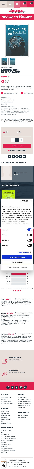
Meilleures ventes (5, 415)
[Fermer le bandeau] (31, 200)
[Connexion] (17, 5)
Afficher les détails (23, 252)
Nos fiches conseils (6, 401)
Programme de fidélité (24, 405)
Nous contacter (5, 434)
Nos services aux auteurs (7, 403)
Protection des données (17, 464)
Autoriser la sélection (17, 262)
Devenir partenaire (23, 415)
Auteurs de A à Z (5, 419)
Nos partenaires (22, 417)
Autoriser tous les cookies (17, 257)
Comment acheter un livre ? (8, 438)
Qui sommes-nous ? (6, 397)
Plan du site (4, 452)
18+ (2, 421)
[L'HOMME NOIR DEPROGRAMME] (17, 56)
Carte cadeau (21, 407)
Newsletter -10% (22, 397)
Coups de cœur (5, 413)
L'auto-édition (4, 399)
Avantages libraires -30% (24, 401)
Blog (2, 432)
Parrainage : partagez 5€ (24, 403)
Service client (14, 370)
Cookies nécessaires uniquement (17, 267)
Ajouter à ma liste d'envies (18, 150)
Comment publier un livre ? (8, 436)
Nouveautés (4, 417)
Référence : (4, 97)
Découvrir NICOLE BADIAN (20, 173)
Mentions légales (25, 462)
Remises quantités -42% (24, 399)
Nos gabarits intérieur (6, 448)
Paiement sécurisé (15, 357)
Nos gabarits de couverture (8, 450)
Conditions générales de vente (12, 462)
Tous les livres (5, 411)
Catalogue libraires (6, 423)
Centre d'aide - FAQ (6, 430)
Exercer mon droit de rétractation (17, 466)
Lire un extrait (28, 93)
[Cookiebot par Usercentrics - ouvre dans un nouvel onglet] (21, 201)
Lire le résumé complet (10, 93)
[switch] (29, 235)
